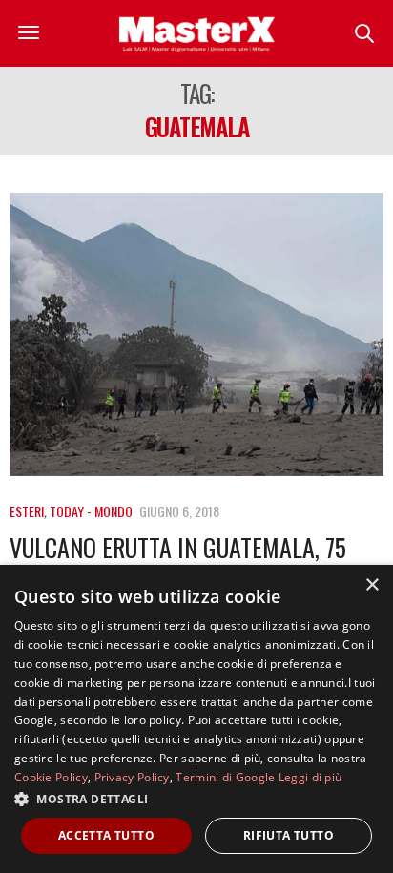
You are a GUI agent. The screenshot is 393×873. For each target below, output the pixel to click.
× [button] (371, 585)
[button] (196, 798)
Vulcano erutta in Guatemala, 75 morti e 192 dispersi (178, 562)
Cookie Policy (51, 777)
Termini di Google (225, 777)
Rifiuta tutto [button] (288, 835)
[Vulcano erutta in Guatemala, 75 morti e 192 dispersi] (196, 334)
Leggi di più (310, 777)
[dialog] (196, 719)
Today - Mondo (91, 511)
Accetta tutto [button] (106, 835)
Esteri (27, 511)
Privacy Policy (132, 777)
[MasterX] (196, 33)
